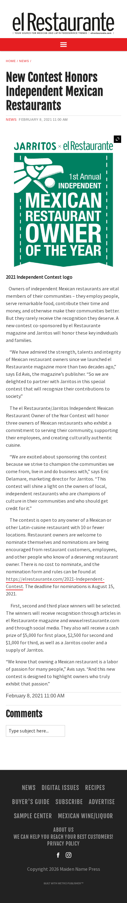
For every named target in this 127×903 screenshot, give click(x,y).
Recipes (95, 787)
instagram (68, 855)
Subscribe (69, 802)
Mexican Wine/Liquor (85, 816)
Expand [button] (117, 139)
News (24, 61)
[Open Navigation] (63, 44)
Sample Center (33, 816)
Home (11, 61)
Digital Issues (60, 787)
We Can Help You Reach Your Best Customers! (64, 837)
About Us (63, 830)
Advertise (102, 802)
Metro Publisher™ (71, 883)
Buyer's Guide (30, 802)
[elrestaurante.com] (63, 23)
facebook (58, 855)
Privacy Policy (63, 843)
